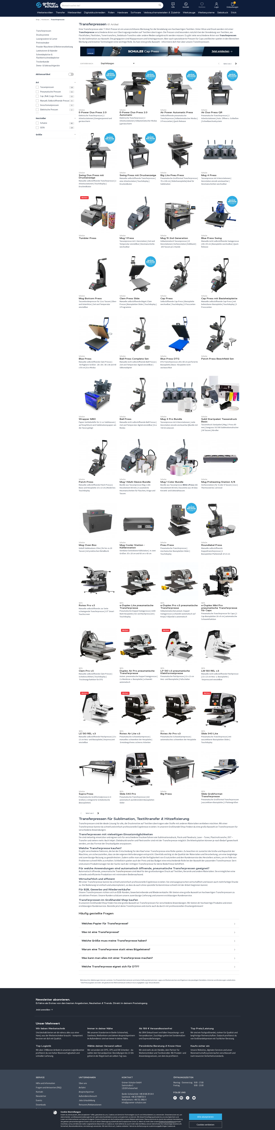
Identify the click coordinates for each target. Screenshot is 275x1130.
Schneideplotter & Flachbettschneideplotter (47, 56)
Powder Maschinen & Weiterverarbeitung (54, 46)
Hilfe (173, 7)
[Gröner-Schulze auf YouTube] (194, 1098)
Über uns (83, 1083)
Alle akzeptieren (205, 1116)
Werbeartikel (74, 12)
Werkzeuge (189, 12)
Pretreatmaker (42, 42)
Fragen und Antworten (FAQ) (48, 1087)
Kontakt (39, 1091)
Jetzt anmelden (43, 1009)
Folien (111, 12)
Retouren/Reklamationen (90, 1104)
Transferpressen (43, 30)
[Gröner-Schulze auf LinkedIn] (187, 1098)
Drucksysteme (42, 34)
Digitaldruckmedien (94, 12)
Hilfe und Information (45, 1083)
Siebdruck (222, 12)
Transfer (60, 12)
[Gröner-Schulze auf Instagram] (181, 1098)
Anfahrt (82, 1087)
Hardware (122, 12)
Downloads (41, 1104)
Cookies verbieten (205, 1124)
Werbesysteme (206, 12)
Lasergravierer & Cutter (46, 38)
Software (136, 12)
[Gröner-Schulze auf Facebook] (175, 1098)
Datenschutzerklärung (167, 1121)
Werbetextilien (45, 12)
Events (39, 1100)
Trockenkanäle (42, 61)
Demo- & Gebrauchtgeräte (48, 65)
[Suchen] (159, 5)
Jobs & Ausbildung (87, 1100)
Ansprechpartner (86, 1091)
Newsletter (41, 1096)
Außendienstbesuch (88, 1096)
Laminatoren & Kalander (46, 50)
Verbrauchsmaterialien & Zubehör (162, 12)
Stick (233, 12)
